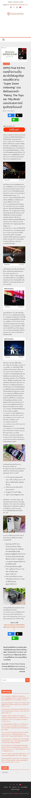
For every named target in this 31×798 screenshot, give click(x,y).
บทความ (14, 787)
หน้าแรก (6, 787)
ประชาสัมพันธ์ (6, 63)
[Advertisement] (15, 28)
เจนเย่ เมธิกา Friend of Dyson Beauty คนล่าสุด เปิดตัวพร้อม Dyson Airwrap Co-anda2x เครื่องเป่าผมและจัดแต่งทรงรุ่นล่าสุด (13, 667)
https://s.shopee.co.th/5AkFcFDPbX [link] (14, 625)
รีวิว (10, 787)
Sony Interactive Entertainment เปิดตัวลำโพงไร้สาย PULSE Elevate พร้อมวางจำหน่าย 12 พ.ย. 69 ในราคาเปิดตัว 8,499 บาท (15, 711)
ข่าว (18, 787)
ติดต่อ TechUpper (15, 789)
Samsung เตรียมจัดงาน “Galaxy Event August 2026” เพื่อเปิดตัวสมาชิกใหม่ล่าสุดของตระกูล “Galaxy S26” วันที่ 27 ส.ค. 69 (15, 704)
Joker (13, 111)
